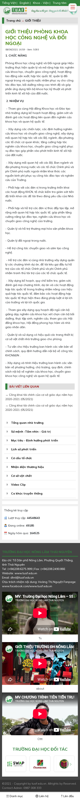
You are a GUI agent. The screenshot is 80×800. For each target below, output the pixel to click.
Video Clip (18, 484)
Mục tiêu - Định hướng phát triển (34, 440)
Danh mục (16, 796)
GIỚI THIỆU (33, 20)
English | (25, 3)
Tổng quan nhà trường (27, 423)
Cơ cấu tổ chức (21, 458)
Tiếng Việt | (10, 3)
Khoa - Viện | (41, 3)
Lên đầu (68, 796)
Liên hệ (43, 796)
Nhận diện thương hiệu (27, 467)
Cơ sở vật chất (21, 476)
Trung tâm (59, 3)
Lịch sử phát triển (23, 449)
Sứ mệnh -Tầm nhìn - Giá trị (31, 431)
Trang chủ (13, 20)
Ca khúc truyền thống (26, 493)
